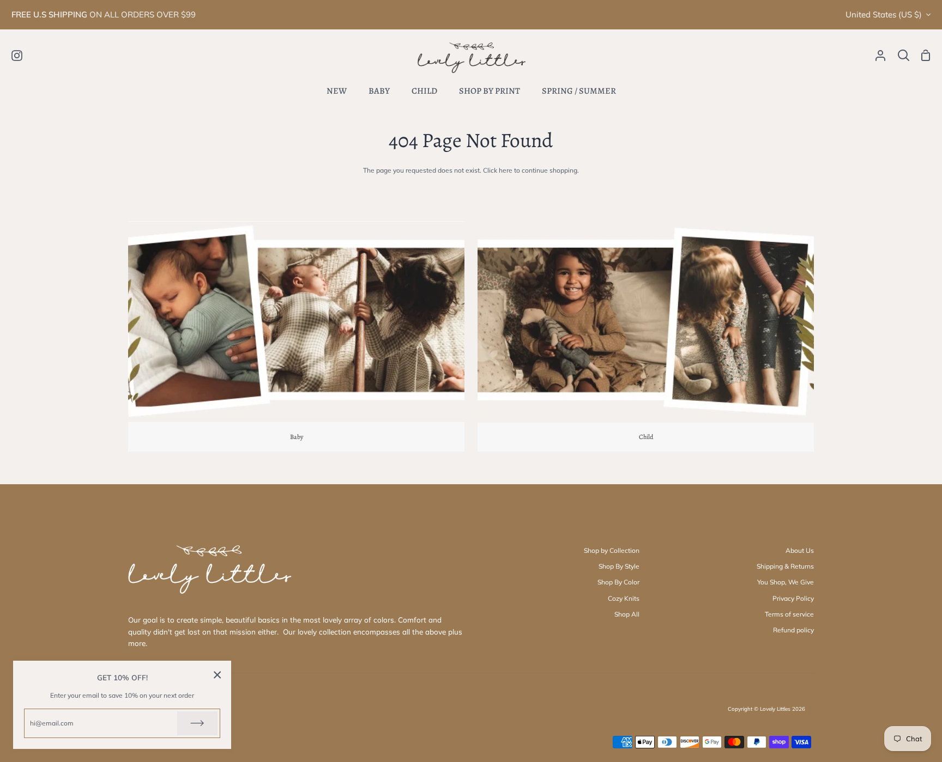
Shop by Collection (611, 550)
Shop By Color (618, 582)
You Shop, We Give (785, 582)
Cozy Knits (623, 598)
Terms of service (789, 614)
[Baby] (296, 336)
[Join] (197, 723)
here (505, 170)
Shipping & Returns (785, 566)
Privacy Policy (793, 598)
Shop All (626, 614)
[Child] (646, 336)
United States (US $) (884, 14)
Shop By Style (619, 566)
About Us (800, 550)
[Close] (217, 674)
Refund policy (793, 630)
